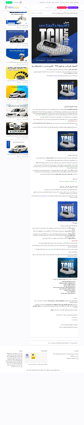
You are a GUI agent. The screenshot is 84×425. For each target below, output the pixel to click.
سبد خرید (9, 2)
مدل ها (67, 2)
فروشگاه (71, 2)
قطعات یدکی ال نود (12, 363)
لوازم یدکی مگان (11, 365)
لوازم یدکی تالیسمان (18, 366)
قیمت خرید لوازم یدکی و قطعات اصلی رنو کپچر (67, 181)
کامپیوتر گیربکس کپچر (56, 75)
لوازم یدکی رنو (19, 353)
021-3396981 (74, 320)
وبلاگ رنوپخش (42, 2)
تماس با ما (57, 2)
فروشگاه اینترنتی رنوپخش (70, 192)
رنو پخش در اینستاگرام (73, 7)
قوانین (53, 2)
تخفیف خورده (48, 2)
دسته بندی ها (62, 2)
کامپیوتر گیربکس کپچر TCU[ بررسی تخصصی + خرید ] (64, 13)
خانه (69, 343)
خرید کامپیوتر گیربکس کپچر (43, 196)
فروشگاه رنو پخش (63, 7)
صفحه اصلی (76, 2)
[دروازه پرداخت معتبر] (33, 358)
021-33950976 (74, 317)
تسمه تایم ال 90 (19, 365)
